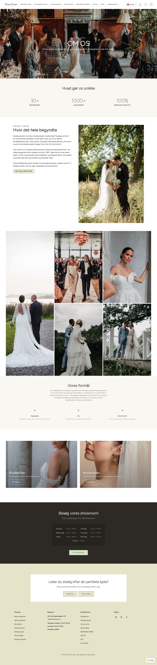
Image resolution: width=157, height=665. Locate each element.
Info (102, 4)
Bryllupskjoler (19, 632)
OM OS (95, 4)
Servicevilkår (18, 635)
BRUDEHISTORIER (83, 4)
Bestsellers (18, 624)
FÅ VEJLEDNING (78, 552)
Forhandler (112, 4)
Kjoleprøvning (19, 628)
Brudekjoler (26, 4)
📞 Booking (68, 4)
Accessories (56, 4)
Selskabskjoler (40, 4)
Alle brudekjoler (20, 616)
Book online (86, 594)
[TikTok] (126, 617)
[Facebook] (121, 617)
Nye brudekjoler (20, 620)
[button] (131, 4)
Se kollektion (23, 171)
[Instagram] (116, 617)
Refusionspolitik (20, 639)
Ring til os (70, 594)
